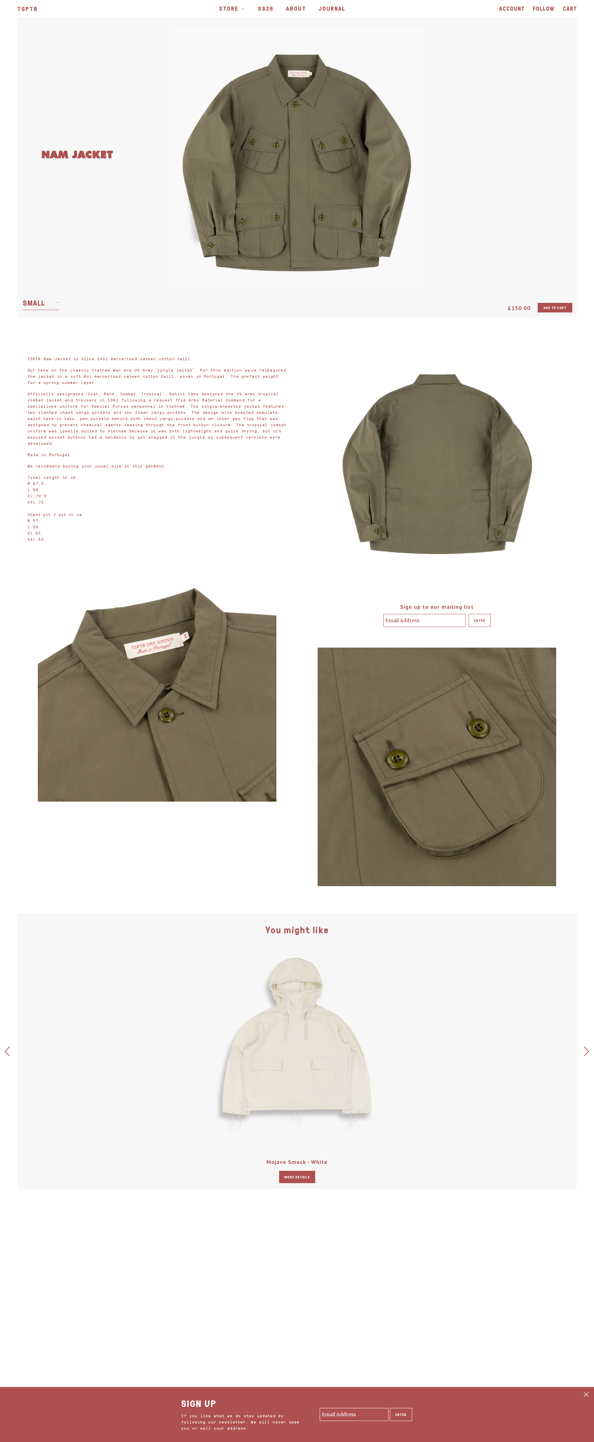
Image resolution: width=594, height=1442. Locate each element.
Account (512, 8)
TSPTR (27, 8)
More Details (297, 1177)
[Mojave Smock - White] (297, 1042)
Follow (543, 8)
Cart (570, 8)
